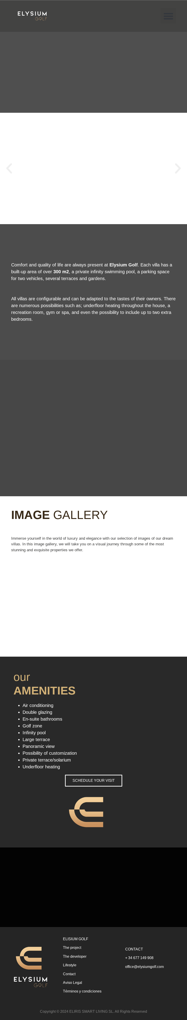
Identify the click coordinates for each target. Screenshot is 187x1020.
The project (72, 948)
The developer (74, 956)
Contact (69, 974)
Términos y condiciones (82, 991)
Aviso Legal (72, 983)
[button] (168, 16)
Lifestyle (69, 965)
